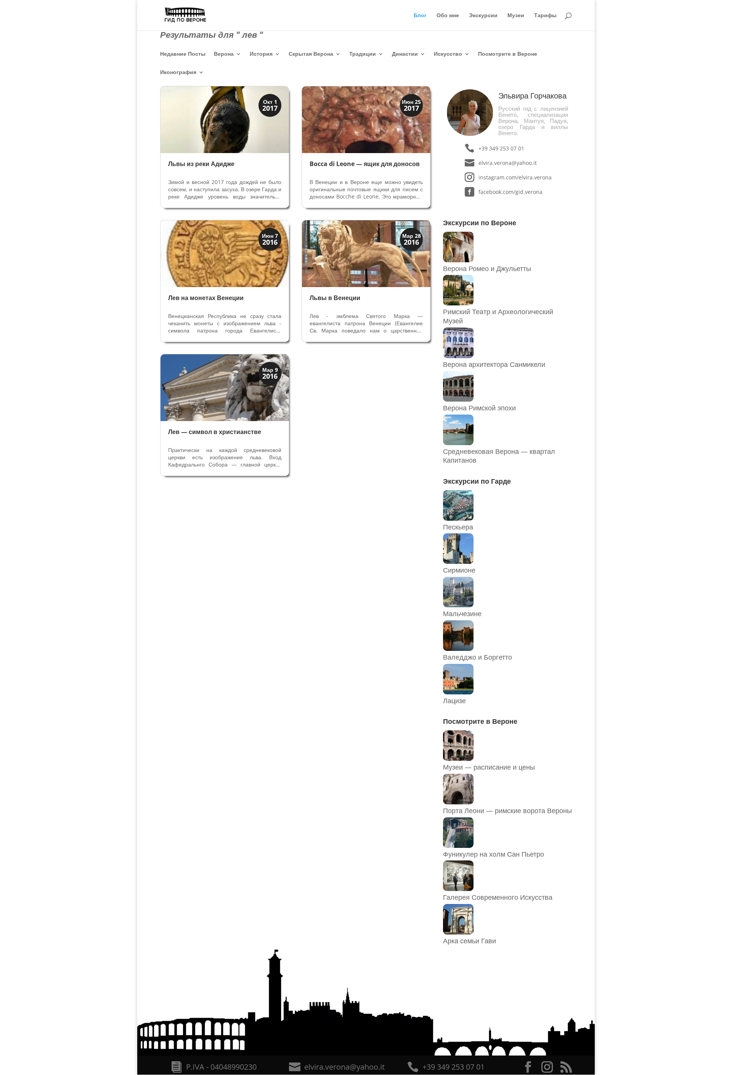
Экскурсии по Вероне (479, 222)
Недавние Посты (182, 54)
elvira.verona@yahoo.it (507, 162)
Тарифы (545, 16)
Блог (420, 16)
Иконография (178, 72)
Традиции (362, 54)
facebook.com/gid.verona (510, 191)
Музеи (515, 16)
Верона (224, 54)
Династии (405, 54)
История (261, 54)
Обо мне (448, 16)
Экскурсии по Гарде (477, 481)
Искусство (448, 54)
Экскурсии (483, 16)
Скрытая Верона (311, 54)
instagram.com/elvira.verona (514, 177)
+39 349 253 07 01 (501, 148)
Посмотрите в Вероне (507, 54)
